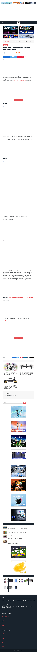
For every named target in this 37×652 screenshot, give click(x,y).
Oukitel (3, 643)
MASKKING (3, 622)
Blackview (3, 635)
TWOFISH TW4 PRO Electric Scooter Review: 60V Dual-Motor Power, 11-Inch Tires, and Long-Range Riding (10, 387)
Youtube (3, 609)
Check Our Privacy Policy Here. (6, 605)
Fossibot (3, 637)
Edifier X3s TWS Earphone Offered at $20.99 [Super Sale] (20, 297)
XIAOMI (17, 523)
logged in (10, 395)
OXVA (3, 620)
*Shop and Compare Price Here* (7, 607)
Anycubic (3, 641)
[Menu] (2, 23)
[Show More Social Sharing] (25, 57)
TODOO (3, 626)
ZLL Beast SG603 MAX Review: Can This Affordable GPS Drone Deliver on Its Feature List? (26, 373)
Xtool (2, 642)
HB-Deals (8, 52)
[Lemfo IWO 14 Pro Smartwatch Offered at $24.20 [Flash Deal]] (18, 66)
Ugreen (3, 646)
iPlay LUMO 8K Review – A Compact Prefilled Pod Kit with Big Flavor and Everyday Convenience (20, 537)
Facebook (3, 608)
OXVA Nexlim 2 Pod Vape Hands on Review (17, 532)
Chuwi (3, 634)
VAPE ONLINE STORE (5, 616)
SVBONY (3, 633)
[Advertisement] (18, 12)
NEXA (3, 621)
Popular (5, 523)
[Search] (34, 23)
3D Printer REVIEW (11, 523)
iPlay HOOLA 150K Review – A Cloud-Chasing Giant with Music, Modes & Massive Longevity (21, 543)
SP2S (2, 624)
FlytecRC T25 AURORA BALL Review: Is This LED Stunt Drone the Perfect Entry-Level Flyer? (10, 373)
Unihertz (3, 638)
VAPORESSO (4, 617)
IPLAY (3, 625)
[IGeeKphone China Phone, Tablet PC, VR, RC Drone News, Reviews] (18, 22)
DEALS (5, 45)
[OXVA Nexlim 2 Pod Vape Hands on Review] (5, 532)
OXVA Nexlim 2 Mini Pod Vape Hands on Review (18, 528)
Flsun (2, 639)
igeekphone (21, 650)
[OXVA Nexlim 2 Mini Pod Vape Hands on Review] (5, 527)
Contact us (3, 604)
